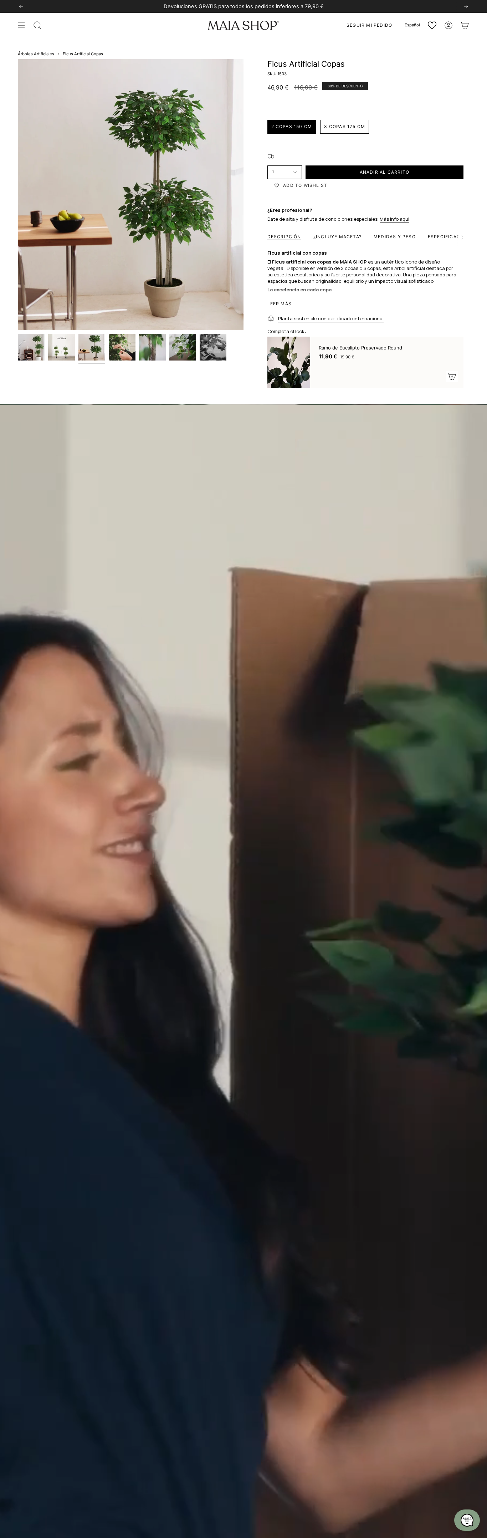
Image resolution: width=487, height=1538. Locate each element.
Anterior (18, 195)
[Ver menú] (21, 25)
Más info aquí (394, 219)
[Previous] (21, 6)
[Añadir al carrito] (452, 376)
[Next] (466, 6)
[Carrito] (465, 25)
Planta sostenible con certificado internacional (331, 318)
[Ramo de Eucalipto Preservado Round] (288, 362)
